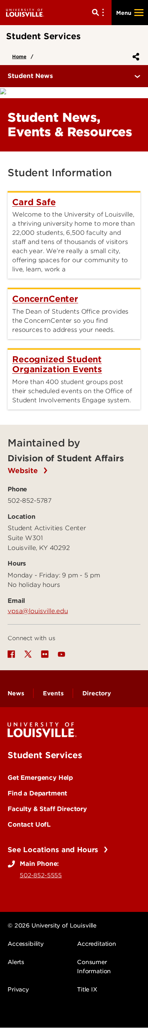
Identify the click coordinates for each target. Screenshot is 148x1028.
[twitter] (28, 654)
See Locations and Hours (54, 850)
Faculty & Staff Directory (47, 809)
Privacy (18, 989)
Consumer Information (94, 967)
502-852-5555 (41, 875)
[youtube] (61, 654)
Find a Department (37, 793)
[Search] (99, 12)
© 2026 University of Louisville (52, 925)
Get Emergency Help (40, 777)
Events (53, 693)
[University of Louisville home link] (25, 12)
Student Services (45, 755)
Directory (96, 693)
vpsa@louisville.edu (38, 611)
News (16, 693)
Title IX (87, 989)
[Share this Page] (134, 57)
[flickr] (45, 654)
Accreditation (96, 943)
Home (19, 56)
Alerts (16, 962)
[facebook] (11, 654)
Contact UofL (29, 824)
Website (24, 471)
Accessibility (26, 943)
